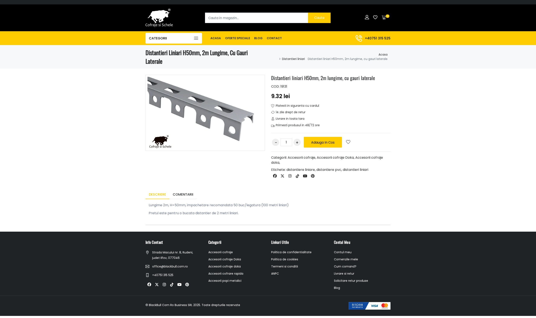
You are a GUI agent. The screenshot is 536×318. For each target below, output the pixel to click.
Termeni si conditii (284, 266)
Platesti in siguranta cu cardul (297, 106)
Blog (258, 38)
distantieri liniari (355, 169)
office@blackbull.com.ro (170, 266)
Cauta (319, 17)
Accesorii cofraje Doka (335, 157)
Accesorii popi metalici (224, 281)
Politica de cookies (284, 259)
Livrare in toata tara (290, 119)
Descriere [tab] (157, 194)
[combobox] (268, 18)
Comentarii (183, 194)
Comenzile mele (346, 259)
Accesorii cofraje (301, 157)
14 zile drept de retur (290, 112)
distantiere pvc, (329, 169)
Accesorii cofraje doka (224, 266)
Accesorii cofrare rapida (225, 273)
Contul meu (343, 252)
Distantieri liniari (293, 59)
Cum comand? (345, 266)
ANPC (275, 273)
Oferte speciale (237, 38)
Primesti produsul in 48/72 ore (298, 125)
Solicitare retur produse (351, 281)
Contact (274, 38)
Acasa (215, 38)
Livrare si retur (344, 273)
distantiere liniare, (301, 169)
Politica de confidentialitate (291, 252)
